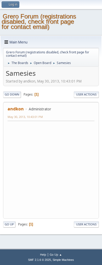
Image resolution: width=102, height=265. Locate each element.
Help (43, 254)
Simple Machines (63, 259)
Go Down (12, 94)
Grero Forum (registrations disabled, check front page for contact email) (39, 21)
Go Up (9, 224)
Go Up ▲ (56, 254)
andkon (16, 109)
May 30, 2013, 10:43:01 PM (25, 117)
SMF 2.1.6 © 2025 (39, 259)
